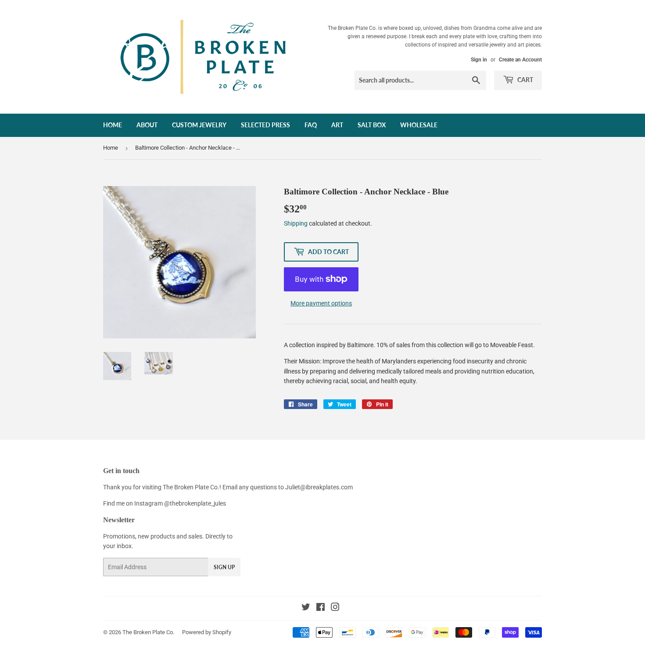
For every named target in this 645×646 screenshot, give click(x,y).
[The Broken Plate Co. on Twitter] (305, 608)
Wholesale (418, 125)
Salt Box (372, 125)
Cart (524, 79)
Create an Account (520, 60)
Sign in (479, 60)
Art (337, 125)
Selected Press (265, 125)
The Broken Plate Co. (148, 632)
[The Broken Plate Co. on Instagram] (335, 608)
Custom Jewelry (199, 125)
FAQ (311, 125)
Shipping (296, 223)
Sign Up (224, 567)
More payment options (321, 303)
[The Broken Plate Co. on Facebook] (320, 608)
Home (112, 125)
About (147, 125)
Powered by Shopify (206, 632)
